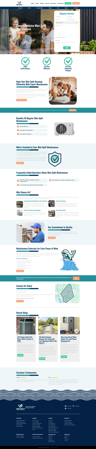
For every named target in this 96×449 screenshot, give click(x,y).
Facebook (69, 406)
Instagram (77, 406)
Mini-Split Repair (51, 426)
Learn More (52, 237)
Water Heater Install (20, 420)
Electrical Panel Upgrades (69, 424)
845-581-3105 (76, 3)
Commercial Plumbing (37, 438)
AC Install (50, 420)
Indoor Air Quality (20, 435)
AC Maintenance (51, 423)
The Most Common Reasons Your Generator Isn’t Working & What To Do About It (48, 340)
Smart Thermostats (20, 437)
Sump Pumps (19, 424)
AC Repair (50, 421)
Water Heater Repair (20, 421)
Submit (67, 48)
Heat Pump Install (36, 424)
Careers (50, 438)
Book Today (20, 162)
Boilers (33, 429)
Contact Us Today (21, 100)
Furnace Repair (35, 421)
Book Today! (73, 110)
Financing (66, 438)
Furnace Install (35, 420)
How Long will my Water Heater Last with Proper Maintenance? (69, 339)
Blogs (65, 437)
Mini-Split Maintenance (53, 427)
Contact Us (50, 435)
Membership (51, 440)
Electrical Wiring (67, 420)
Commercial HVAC (36, 436)
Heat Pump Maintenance (37, 427)
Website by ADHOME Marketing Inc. (53, 447)
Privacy (66, 440)
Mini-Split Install (51, 424)
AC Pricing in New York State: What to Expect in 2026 (25, 339)
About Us (50, 437)
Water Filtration (19, 426)
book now (68, 3)
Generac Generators (68, 423)
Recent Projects (51, 441)
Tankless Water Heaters (21, 423)
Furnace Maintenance (37, 423)
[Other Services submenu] (56, 3)
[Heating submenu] (34, 3)
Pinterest (69, 408)
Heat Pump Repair (36, 426)
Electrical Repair (67, 421)
